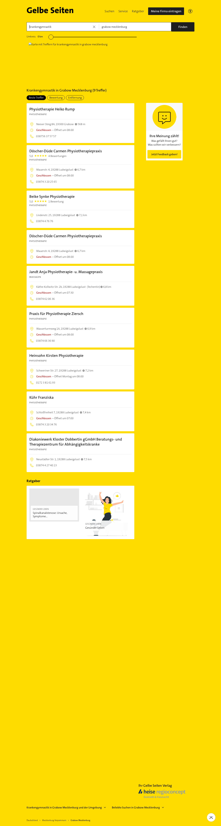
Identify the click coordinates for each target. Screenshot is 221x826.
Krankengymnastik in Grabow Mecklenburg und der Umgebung (64, 807)
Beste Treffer (36, 97)
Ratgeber (138, 11)
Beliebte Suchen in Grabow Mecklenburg (136, 807)
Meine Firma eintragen (166, 11)
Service (123, 11)
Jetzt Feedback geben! (164, 154)
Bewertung (56, 97)
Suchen (109, 11)
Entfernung (75, 97)
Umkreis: (35, 36)
